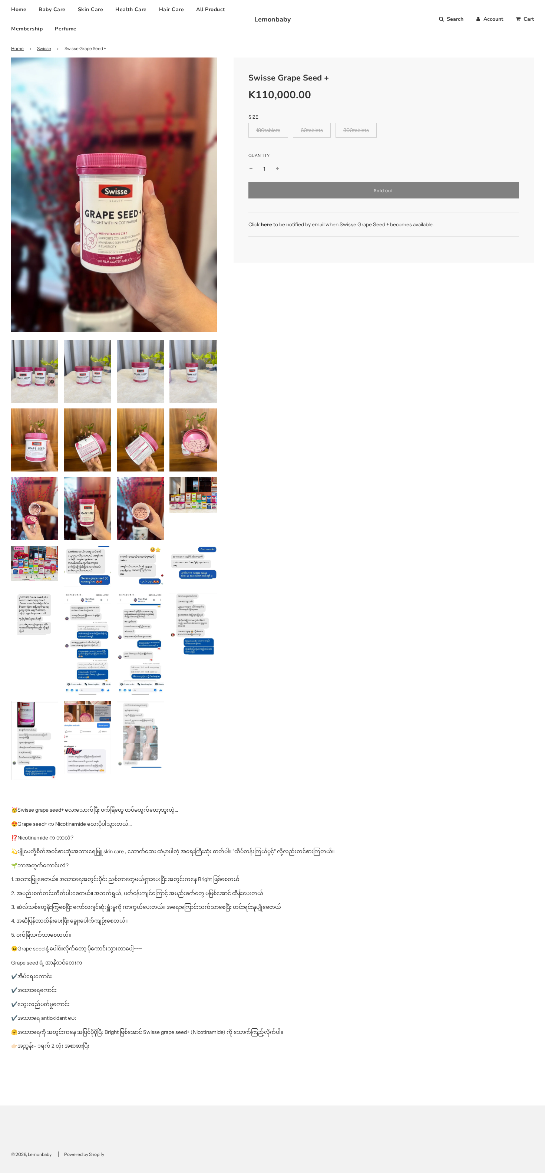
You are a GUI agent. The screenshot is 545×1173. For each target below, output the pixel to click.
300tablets (356, 130)
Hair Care (171, 9)
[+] (277, 169)
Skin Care (90, 9)
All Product (210, 9)
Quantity (259, 155)
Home (18, 9)
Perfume (66, 28)
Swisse (44, 48)
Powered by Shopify (84, 1154)
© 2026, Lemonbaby (31, 1154)
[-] (251, 169)
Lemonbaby (272, 19)
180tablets (268, 130)
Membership (27, 28)
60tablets (312, 130)
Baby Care (52, 9)
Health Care (131, 9)
